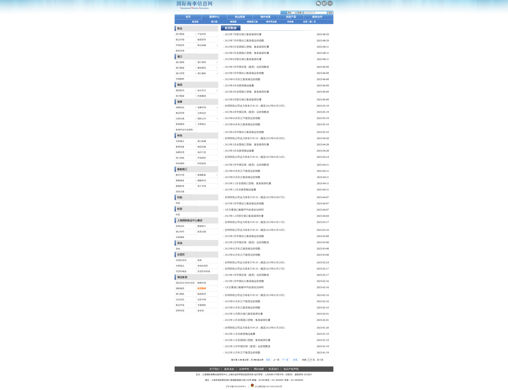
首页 (188, 16)
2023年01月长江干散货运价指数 (242, 301)
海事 (179, 101)
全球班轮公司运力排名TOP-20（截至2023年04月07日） (255, 197)
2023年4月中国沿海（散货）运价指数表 (247, 112)
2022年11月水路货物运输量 (240, 333)
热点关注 (202, 90)
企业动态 (180, 299)
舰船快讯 (202, 180)
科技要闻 (180, 163)
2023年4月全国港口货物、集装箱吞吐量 (247, 91)
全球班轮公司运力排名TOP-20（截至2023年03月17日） (255, 222)
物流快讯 (180, 90)
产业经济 (202, 34)
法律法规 (180, 118)
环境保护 (202, 158)
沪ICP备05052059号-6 (236, 386)
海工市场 (202, 186)
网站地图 (259, 369)
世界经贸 (180, 310)
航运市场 (180, 39)
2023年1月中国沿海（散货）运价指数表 (247, 274)
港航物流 (180, 288)
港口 (179, 56)
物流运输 (202, 147)
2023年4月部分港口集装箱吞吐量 (243, 99)
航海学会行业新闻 (184, 130)
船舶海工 (182, 169)
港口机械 (202, 141)
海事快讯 (180, 107)
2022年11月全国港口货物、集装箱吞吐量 (247, 340)
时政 (179, 197)
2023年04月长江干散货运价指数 (242, 118)
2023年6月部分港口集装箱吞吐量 (243, 59)
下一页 (285, 360)
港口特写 (180, 232)
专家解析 (180, 79)
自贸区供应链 (204, 271)
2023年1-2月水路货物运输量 (240, 189)
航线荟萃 (202, 39)
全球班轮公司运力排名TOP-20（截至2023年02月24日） (255, 262)
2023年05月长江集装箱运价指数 (242, 79)
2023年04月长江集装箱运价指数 (242, 124)
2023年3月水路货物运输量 (239, 150)
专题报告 (202, 305)
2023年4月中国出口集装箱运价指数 (244, 132)
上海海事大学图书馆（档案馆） (279, 374)
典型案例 (180, 124)
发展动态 (180, 226)
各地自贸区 (203, 266)
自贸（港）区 (309, 21)
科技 (179, 135)
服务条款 (229, 369)
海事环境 (202, 107)
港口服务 (202, 73)
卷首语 (201, 310)
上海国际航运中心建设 (189, 220)
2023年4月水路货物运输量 (239, 85)
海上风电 (180, 158)
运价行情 (202, 299)
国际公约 (202, 118)
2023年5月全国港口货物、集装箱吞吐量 (247, 53)
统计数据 (180, 34)
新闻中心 (214, 16)
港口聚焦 (180, 294)
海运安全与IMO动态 (185, 283)
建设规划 (202, 68)
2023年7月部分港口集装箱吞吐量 (243, 34)
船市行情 (180, 175)
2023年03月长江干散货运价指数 (242, 171)
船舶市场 (202, 283)
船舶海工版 (252, 21)
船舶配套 (202, 175)
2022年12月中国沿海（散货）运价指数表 (247, 346)
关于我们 (214, 369)
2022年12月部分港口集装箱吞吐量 (244, 313)
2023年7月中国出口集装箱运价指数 (244, 40)
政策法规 (180, 191)
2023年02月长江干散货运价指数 (242, 254)
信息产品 (291, 16)
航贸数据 (202, 288)
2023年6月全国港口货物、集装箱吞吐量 (247, 46)
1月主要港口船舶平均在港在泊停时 (244, 287)
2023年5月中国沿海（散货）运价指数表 (247, 66)
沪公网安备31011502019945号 (268, 386)
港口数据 (180, 68)
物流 (179, 84)
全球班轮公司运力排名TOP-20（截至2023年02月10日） (255, 295)
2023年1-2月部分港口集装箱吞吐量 (244, 216)
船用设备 (180, 147)
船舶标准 (180, 186)
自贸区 (181, 254)
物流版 (233, 21)
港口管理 (180, 73)
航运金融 (202, 45)
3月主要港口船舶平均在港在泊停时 (244, 209)
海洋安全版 (271, 21)
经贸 (179, 208)
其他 (179, 243)
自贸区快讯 (181, 260)
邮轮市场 (180, 51)
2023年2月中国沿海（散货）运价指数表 (247, 242)
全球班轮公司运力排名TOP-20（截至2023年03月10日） (255, 230)
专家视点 (202, 124)
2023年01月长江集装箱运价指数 (242, 307)
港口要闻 (180, 62)
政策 (200, 260)
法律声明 (244, 369)
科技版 (290, 21)
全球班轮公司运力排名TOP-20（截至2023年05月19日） (255, 105)
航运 (179, 28)
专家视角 (180, 237)
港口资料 (202, 62)
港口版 (214, 21)
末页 (295, 360)
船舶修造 (180, 180)
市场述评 (180, 45)
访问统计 (308, 374)
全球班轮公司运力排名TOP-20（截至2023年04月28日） (255, 138)
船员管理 (180, 113)
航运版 (195, 21)
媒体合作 (317, 16)
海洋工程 (202, 152)
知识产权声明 (291, 369)
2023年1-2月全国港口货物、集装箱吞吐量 (248, 183)
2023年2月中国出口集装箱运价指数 (244, 236)
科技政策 (202, 163)
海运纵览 (182, 277)
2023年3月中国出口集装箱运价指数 (244, 203)
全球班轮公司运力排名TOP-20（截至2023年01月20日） (255, 327)
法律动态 (202, 113)
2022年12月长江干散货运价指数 (242, 352)
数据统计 (202, 226)
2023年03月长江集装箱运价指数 (242, 177)
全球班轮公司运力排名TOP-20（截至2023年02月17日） (255, 268)
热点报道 (240, 16)
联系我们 (274, 369)
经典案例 (202, 96)
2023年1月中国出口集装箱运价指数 (244, 281)
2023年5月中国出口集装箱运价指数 (244, 73)
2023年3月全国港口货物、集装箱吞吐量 (247, 144)
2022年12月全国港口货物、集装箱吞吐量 (247, 320)
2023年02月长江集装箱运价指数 (242, 248)
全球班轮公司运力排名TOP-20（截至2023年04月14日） (255, 157)
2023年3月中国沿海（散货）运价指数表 (247, 164)
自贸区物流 (181, 271)
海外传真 (265, 16)
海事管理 (180, 152)
